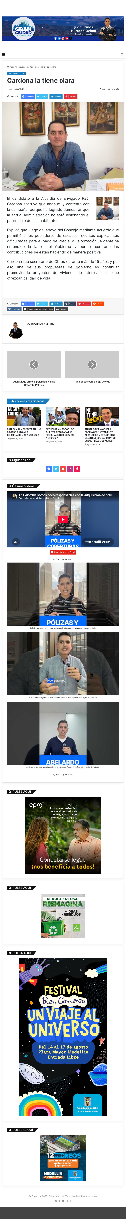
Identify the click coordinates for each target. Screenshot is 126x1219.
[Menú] (3, 54)
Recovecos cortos (24, 67)
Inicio (11, 67)
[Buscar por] (122, 54)
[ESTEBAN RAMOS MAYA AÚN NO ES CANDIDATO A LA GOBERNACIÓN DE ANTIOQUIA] (24, 416)
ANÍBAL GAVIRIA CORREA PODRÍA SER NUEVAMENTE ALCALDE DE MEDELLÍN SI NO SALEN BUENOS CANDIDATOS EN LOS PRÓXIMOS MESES (100, 435)
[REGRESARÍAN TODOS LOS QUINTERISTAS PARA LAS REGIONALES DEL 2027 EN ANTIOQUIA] (63, 416)
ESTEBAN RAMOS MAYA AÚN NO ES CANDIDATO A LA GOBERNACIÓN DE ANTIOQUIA (24, 432)
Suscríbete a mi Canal (64, 552)
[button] (67, 559)
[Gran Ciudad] (63, 28)
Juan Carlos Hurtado (40, 323)
